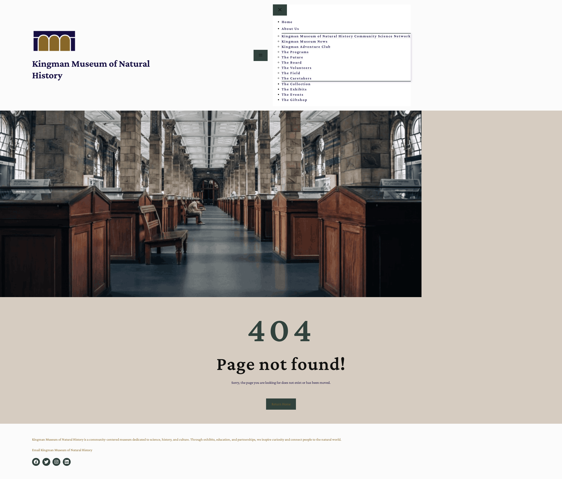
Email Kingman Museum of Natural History (62, 450)
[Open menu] (261, 55)
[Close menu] (280, 10)
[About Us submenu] (305, 29)
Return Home (281, 404)
